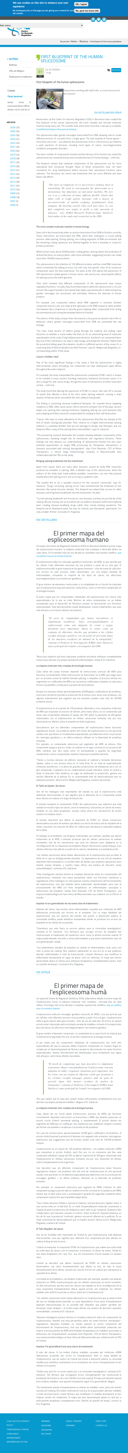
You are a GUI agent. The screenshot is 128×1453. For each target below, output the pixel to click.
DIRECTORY (101, 1421)
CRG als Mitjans (16, 71)
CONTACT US (101, 1425)
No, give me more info (87, 11)
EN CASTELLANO (102, 112)
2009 (12, 193)
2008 (12, 197)
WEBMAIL (45, 1421)
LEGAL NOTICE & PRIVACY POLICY (18, 1423)
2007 (12, 201)
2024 (12, 135)
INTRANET (70, 1425)
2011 (12, 185)
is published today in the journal (56, 129)
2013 (12, 177)
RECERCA (116, 70)
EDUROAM (46, 1425)
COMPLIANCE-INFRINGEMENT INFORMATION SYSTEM (17, 1437)
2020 (12, 150)
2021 (12, 146)
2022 (12, 143)
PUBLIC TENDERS (74, 1421)
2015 (12, 170)
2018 (12, 158)
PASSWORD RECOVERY (46, 1431)
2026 (12, 127)
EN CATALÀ (116, 112)
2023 (12, 139)
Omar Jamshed (15, 96)
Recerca (84, 41)
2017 (12, 162)
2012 (12, 181)
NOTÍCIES (13, 59)
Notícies (13, 65)
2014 (12, 174)
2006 (12, 205)
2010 (12, 189)
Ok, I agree (81, 4)
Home (74, 41)
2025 (12, 131)
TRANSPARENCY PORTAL (18, 1429)
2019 (12, 154)
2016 (12, 166)
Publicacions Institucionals (22, 76)
